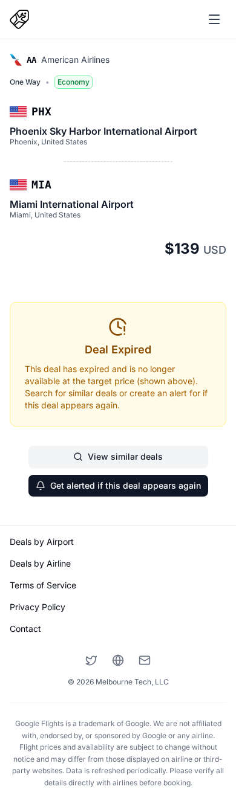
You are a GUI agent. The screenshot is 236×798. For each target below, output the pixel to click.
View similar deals (125, 456)
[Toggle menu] (214, 19)
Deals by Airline (40, 563)
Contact (25, 628)
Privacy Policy (37, 607)
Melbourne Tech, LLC (132, 681)
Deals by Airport (42, 541)
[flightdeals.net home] (19, 19)
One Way (25, 81)
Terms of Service (43, 585)
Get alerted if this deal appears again (125, 485)
